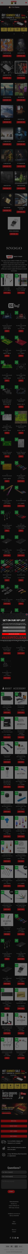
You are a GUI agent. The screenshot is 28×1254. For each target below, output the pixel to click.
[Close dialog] (27, 614)
